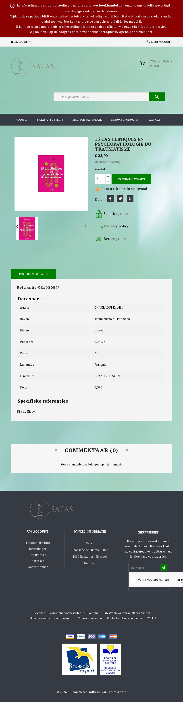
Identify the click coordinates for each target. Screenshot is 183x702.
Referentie (26, 287)
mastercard (102, 636)
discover (81, 636)
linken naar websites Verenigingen (50, 618)
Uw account (38, 531)
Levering (39, 613)
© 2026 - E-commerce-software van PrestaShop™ (91, 692)
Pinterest (130, 198)
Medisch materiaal (87, 119)
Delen (110, 198)
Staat (21, 411)
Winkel (151, 618)
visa (70, 636)
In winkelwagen (131, 179)
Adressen (37, 561)
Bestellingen (38, 549)
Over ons (92, 613)
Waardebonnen (37, 567)
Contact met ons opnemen (124, 618)
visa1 (113, 636)
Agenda (154, 119)
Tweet (120, 198)
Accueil (21, 119)
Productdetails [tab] (33, 274)
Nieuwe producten (125, 119)
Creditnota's (37, 555)
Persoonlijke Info (38, 543)
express (92, 636)
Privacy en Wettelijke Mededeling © (127, 613)
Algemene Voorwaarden (65, 613)
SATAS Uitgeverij (50, 119)
